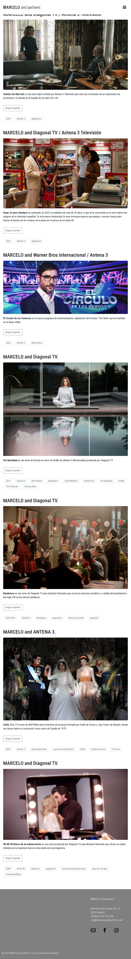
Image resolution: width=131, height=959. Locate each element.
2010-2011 (11, 618)
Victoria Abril (30, 486)
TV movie (116, 749)
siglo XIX (94, 618)
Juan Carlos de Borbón (63, 749)
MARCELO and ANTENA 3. (29, 632)
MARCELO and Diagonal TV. (30, 357)
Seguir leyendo (12, 108)
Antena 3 (21, 118)
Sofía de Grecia (98, 749)
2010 (8, 749)
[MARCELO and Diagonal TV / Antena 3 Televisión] (65, 54)
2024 (8, 118)
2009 (8, 868)
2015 (8, 481)
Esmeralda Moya (13, 874)
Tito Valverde (12, 486)
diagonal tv (36, 118)
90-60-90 (21, 868)
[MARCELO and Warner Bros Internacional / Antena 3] (65, 287)
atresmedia (36, 481)
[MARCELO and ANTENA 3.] (65, 678)
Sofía (82, 749)
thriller (121, 481)
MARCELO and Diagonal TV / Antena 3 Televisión (52, 133)
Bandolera (41, 618)
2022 (8, 343)
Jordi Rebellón (70, 481)
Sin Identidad (106, 481)
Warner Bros (36, 343)
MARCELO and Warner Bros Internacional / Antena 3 (55, 255)
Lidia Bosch (89, 481)
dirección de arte (76, 618)
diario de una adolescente (74, 868)
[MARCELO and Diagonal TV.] (65, 408)
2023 (8, 241)
